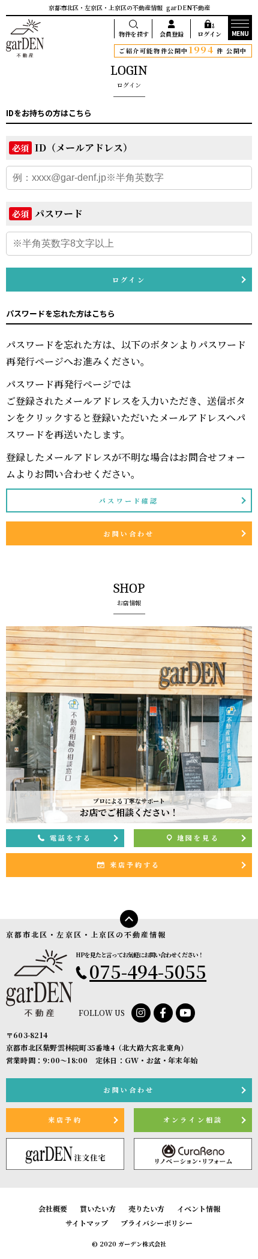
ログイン (209, 33)
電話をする (71, 837)
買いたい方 (98, 1208)
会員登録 (172, 33)
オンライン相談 (193, 1119)
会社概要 (52, 1208)
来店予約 (65, 1119)
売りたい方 (146, 1208)
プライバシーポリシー (157, 1223)
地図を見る (198, 837)
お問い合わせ (128, 533)
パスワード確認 (128, 500)
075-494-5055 (147, 971)
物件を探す (134, 33)
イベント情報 (198, 1208)
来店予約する (135, 864)
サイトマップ (86, 1223)
